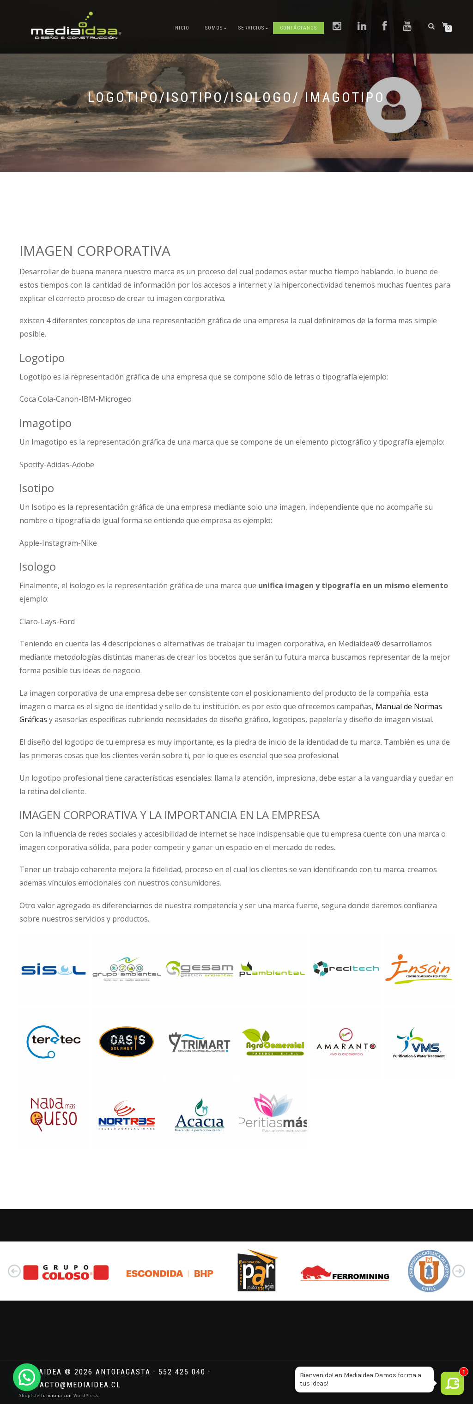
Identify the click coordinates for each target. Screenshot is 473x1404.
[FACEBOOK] (385, 26)
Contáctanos (298, 28)
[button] (14, 1271)
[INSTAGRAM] (337, 26)
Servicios (251, 28)
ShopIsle (30, 1395)
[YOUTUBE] (407, 26)
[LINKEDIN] (362, 26)
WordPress (85, 1395)
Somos (214, 28)
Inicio (181, 28)
